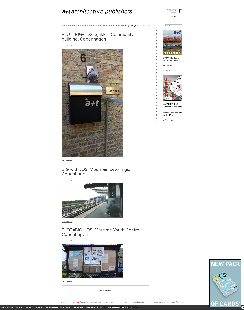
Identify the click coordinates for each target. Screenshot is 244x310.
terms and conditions (167, 302)
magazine (85, 302)
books (93, 302)
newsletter (108, 26)
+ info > (128, 307)
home (64, 26)
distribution (108, 302)
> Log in (173, 16)
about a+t (74, 26)
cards (100, 302)
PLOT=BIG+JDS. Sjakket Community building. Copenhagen (98, 37)
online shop (95, 26)
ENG (145, 26)
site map (180, 302)
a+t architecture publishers (100, 12)
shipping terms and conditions (145, 302)
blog (84, 26)
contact (120, 26)
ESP (150, 26)
